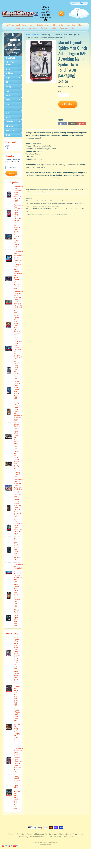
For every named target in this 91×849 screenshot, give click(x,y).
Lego (68, 25)
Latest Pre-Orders (22, 25)
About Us (11, 834)
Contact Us (21, 834)
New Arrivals (10, 25)
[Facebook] (7, 147)
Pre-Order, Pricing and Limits (60, 834)
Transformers (65, 28)
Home (28, 34)
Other (73, 28)
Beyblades (40, 25)
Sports (36, 28)
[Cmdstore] (20, 14)
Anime (33, 25)
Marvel (75, 25)
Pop (24, 28)
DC (55, 25)
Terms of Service (54, 837)
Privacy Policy (78, 834)
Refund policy (68, 837)
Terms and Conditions (38, 837)
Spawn (29, 28)
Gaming (62, 25)
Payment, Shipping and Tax (37, 834)
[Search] (61, 13)
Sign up (83, 3)
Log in (74, 3)
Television (55, 28)
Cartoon (48, 25)
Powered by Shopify (45, 844)
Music (18, 28)
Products (35, 34)
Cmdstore (44, 842)
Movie (82, 25)
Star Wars (45, 28)
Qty (59, 91)
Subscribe (11, 173)
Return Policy (23, 837)
